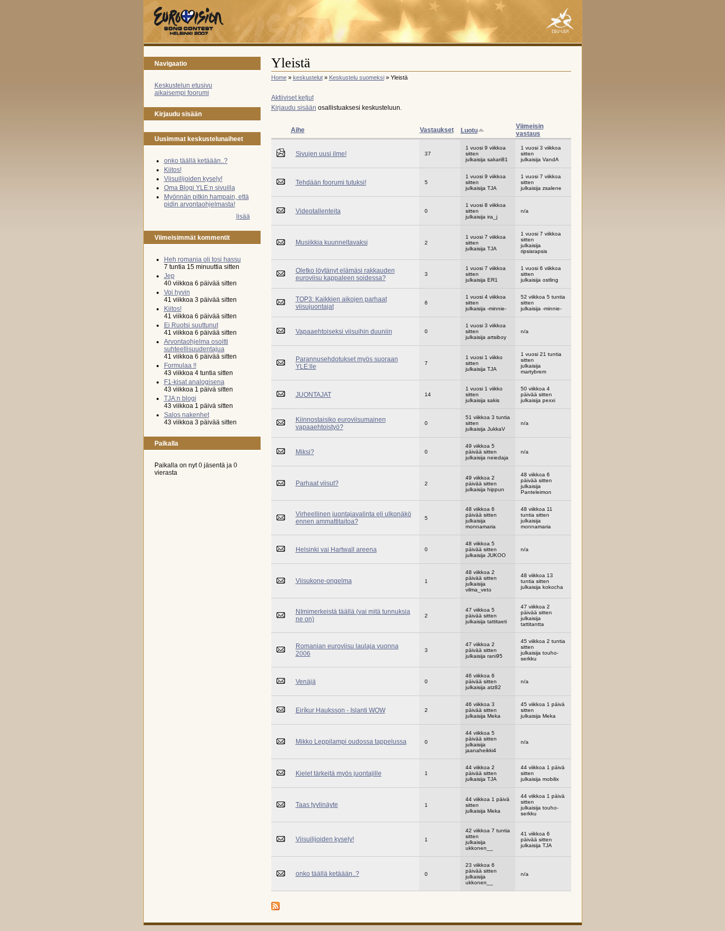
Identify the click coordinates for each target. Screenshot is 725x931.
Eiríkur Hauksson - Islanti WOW (340, 710)
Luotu (469, 130)
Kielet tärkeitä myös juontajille (339, 773)
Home (279, 77)
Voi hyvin (177, 292)
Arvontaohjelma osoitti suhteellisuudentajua (196, 345)
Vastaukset (437, 130)
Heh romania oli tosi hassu (202, 259)
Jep (169, 276)
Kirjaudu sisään (293, 107)
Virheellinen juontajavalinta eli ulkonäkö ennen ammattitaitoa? (353, 517)
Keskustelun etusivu (183, 85)
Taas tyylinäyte (317, 804)
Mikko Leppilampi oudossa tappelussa (351, 741)
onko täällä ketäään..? (196, 160)
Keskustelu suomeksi (356, 77)
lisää (243, 216)
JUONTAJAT (313, 394)
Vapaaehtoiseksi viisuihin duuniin (344, 331)
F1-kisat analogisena (194, 382)
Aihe (298, 130)
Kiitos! (173, 169)
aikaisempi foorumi (181, 93)
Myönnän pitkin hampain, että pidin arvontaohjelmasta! (206, 200)
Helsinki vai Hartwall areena (336, 549)
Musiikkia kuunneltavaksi (332, 242)
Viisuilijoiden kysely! (193, 178)
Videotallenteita (318, 211)
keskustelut (308, 77)
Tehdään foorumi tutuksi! (331, 182)
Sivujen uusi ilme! (321, 154)
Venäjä (306, 681)
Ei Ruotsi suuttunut (191, 325)
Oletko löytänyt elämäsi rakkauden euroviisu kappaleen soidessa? (345, 274)
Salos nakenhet (186, 415)
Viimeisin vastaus (529, 130)
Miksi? (305, 452)
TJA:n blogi (180, 398)
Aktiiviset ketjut (292, 97)
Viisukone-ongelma (324, 581)
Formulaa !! (180, 365)
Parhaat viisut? (317, 483)
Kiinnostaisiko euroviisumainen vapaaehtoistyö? (341, 423)
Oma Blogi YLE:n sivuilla (199, 188)
